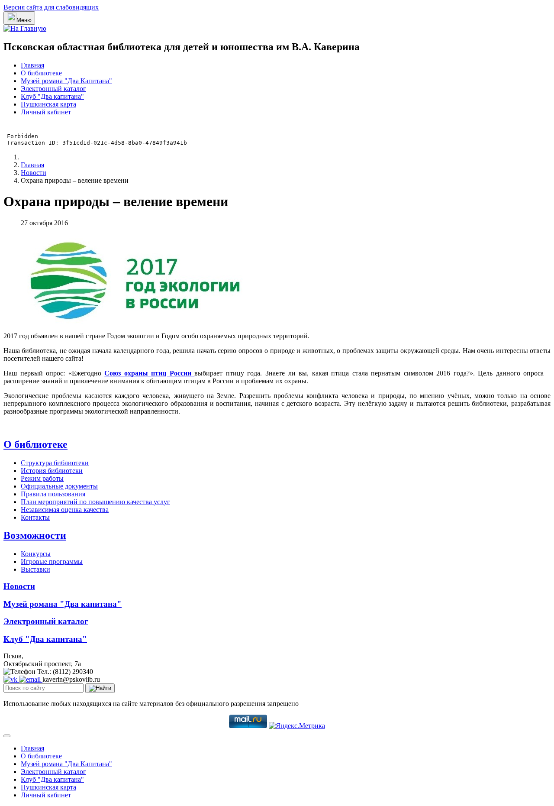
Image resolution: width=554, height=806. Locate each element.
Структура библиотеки (55, 462)
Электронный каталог (53, 88)
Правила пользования (53, 494)
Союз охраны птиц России (149, 373)
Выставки (35, 569)
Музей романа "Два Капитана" (66, 80)
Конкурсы (36, 553)
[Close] (6, 736)
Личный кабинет (46, 112)
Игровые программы (52, 561)
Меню (24, 20)
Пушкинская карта (48, 104)
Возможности (34, 535)
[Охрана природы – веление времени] (134, 321)
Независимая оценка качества (65, 509)
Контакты (35, 517)
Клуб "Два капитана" (52, 96)
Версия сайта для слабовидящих (51, 7)
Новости (19, 586)
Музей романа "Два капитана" (62, 604)
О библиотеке (41, 73)
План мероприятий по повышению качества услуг (95, 501)
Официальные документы (59, 486)
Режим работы (42, 478)
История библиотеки (52, 470)
